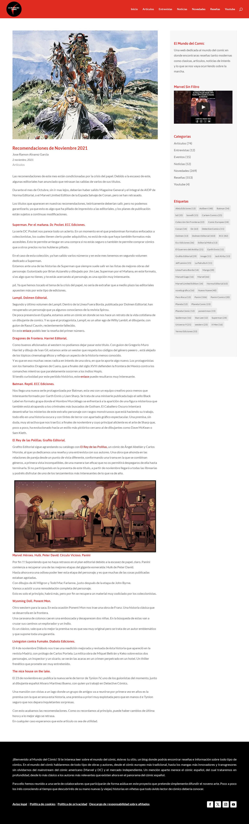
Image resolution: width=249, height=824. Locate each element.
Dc (194, 228)
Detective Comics (213, 228)
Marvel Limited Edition (189, 283)
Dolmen (181, 235)
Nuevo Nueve (207, 290)
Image (205, 256)
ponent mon (207, 310)
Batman (223, 208)
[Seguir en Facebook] (210, 804)
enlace (27, 330)
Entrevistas (165, 9)
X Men (217, 324)
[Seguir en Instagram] (226, 804)
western (201, 324)
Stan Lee (201, 317)
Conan (181, 228)
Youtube (230, 9)
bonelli (192, 215)
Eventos (179, 157)
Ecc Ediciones (184, 242)
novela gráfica (184, 290)
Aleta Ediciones (185, 208)
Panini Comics (220, 297)
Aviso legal (19, 804)
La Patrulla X (203, 263)
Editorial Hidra (207, 242)
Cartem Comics (212, 215)
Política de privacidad (72, 804)
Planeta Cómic (185, 310)
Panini (201, 297)
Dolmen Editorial (203, 235)
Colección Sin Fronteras (189, 222)
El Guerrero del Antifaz (189, 249)
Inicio (134, 9)
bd (179, 215)
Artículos (148, 9)
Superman (219, 317)
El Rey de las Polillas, (94, 447)
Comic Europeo (218, 222)
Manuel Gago (184, 276)
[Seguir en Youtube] (233, 804)
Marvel (203, 276)
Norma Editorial (217, 283)
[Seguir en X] (218, 804)
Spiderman (183, 317)
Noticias (182, 9)
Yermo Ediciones (186, 331)
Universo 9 (183, 324)
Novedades (198, 9)
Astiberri (206, 208)
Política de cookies (42, 804)
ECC (223, 235)
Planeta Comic (201, 304)
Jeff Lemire (183, 263)
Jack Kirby (222, 256)
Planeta (181, 304)
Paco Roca (183, 297)
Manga (208, 270)
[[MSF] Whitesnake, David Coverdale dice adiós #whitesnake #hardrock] (203, 107)
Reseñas (215, 9)
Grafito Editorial (186, 256)
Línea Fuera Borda (187, 270)
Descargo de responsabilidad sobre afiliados (119, 804)
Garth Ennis (215, 249)
